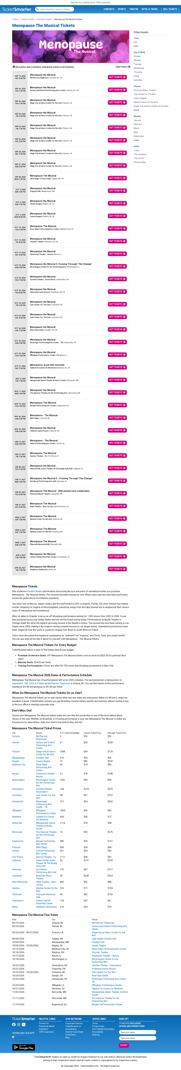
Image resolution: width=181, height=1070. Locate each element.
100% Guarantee (46, 1032)
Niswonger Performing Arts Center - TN (44, 804)
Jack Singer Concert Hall (104, 938)
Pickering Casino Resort (104, 968)
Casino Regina (43, 761)
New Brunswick (19, 882)
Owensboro (18, 900)
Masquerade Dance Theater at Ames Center (45, 826)
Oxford (15, 850)
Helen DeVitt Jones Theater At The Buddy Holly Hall (46, 863)
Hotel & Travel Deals (74, 1032)
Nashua (16, 888)
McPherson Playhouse (59, 683)
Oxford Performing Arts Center (45, 852)
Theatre (133, 9)
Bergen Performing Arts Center (45, 842)
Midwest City (18, 764)
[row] (70, 77)
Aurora (15, 773)
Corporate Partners (74, 1023)
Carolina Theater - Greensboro (44, 790)
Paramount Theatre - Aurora (105, 955)
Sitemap (96, 1035)
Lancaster (17, 875)
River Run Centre (100, 975)
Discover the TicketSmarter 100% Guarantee (90, 2)
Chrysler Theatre (100, 952)
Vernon (15, 742)
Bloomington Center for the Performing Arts (46, 783)
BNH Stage (41, 847)
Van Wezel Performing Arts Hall (46, 871)
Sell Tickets (170, 9)
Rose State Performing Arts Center (44, 767)
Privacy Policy (98, 1026)
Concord (16, 847)
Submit (124, 1045)
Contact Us (44, 1023)
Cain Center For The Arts (104, 972)
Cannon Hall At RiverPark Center (44, 902)
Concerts (109, 9)
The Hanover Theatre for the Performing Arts (46, 835)
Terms (95, 1023)
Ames (15, 907)
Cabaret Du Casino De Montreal (45, 818)
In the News (70, 1035)
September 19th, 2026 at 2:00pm (28, 683)
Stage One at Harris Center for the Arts (45, 753)
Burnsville (17, 823)
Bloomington (18, 780)
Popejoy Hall (42, 757)
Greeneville (17, 801)
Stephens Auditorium (46, 907)
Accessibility (97, 1032)
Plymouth (16, 894)
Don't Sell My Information (103, 1029)
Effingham (17, 810)
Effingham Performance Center (46, 812)
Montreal (16, 816)
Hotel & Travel (150, 9)
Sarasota (16, 869)
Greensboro (18, 789)
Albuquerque (18, 757)
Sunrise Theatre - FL (46, 857)
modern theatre (34, 591)
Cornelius (16, 795)
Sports (122, 9)
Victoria (16, 736)
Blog (67, 1037)
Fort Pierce (17, 857)
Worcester (17, 832)
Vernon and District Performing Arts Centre (45, 745)
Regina (15, 761)
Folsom (16, 751)
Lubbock (16, 860)
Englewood (17, 841)
